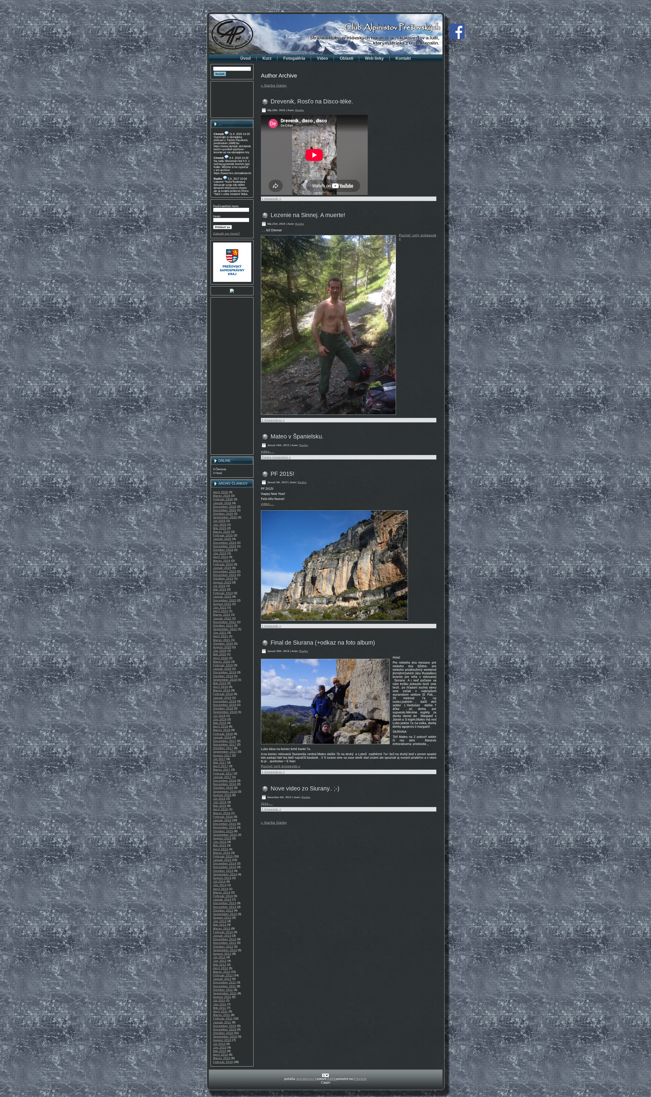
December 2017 (224, 740)
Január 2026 (222, 503)
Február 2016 (223, 816)
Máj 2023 (219, 589)
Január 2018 (222, 737)
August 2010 (222, 1040)
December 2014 (224, 863)
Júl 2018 (219, 715)
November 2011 (224, 986)
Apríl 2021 (220, 636)
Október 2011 (223, 989)
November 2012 (224, 942)
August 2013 (222, 917)
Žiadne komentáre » (276, 457)
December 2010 (224, 1025)
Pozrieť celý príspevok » (280, 766)
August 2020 (222, 647)
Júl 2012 (219, 957)
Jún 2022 (220, 607)
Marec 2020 (221, 661)
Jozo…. (267, 803)
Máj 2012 (219, 964)
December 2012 (224, 939)
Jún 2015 (220, 841)
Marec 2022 (221, 614)
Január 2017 (222, 777)
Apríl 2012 (220, 968)
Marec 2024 (221, 560)
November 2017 (224, 744)
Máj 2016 (219, 805)
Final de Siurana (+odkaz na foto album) (323, 642)
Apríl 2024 (220, 556)
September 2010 (225, 1036)
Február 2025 (223, 535)
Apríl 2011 (220, 1011)
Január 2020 (222, 668)
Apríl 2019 (220, 686)
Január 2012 (222, 978)
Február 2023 (223, 593)
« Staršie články (274, 85)
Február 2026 (223, 499)
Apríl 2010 (220, 1054)
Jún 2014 (220, 885)
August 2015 (222, 838)
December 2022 (224, 600)
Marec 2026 (221, 495)
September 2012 (225, 950)
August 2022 (222, 603)
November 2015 (224, 827)
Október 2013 (223, 910)
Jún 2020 (220, 650)
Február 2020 (223, 665)
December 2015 (224, 823)
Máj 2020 (219, 654)
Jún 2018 (220, 719)
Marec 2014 (221, 892)
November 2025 (224, 510)
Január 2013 (222, 935)
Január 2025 (222, 538)
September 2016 (225, 791)
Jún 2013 (220, 921)
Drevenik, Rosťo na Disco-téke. (312, 101)
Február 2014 (223, 895)
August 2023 (222, 582)
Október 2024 (223, 549)
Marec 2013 (221, 928)
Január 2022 (222, 618)
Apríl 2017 (220, 766)
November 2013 (224, 906)
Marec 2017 (221, 769)
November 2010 (224, 1029)
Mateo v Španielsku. (297, 436)
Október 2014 (223, 870)
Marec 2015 (221, 852)
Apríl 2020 (220, 658)
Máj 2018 (219, 722)
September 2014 (225, 874)
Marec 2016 (221, 813)
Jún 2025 (220, 524)
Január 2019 (222, 697)
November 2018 (224, 704)
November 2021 (224, 621)
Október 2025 (223, 513)
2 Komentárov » (273, 420)
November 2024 (224, 546)
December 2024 (224, 542)
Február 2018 (223, 733)
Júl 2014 (219, 881)
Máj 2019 (219, 683)
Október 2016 (223, 787)
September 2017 (225, 751)
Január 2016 (222, 820)
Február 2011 (223, 1018)
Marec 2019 (221, 690)
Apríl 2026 (220, 492)
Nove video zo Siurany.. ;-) (305, 788)
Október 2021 (223, 625)
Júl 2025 (219, 520)
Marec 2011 (221, 1014)
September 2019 (225, 679)
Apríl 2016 (220, 809)
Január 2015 (222, 859)
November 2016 (224, 784)
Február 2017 (223, 773)
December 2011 (224, 982)
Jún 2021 (220, 632)
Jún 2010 (220, 1047)
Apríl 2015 (220, 849)
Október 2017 (223, 748)
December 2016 (224, 780)
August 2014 (222, 877)
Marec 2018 (221, 730)
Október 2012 (223, 946)
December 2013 (224, 903)
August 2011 (222, 996)
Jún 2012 (220, 960)
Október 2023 (223, 578)
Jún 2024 (220, 553)
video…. (267, 451)
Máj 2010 (219, 1051)
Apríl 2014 (220, 888)
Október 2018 (223, 708)
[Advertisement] (232, 99)
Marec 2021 (221, 640)
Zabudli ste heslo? (226, 233)
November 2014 (224, 867)
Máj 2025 (219, 528)
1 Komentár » (271, 198)
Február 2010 (223, 1061)
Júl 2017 (219, 758)
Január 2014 (222, 899)
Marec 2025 (221, 531)
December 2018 (224, 701)
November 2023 (224, 574)
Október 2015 (223, 831)
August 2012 (222, 953)
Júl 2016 (219, 798)
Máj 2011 (219, 1007)
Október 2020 (223, 643)
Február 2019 (223, 693)
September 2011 (225, 993)
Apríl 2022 (220, 611)
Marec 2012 (221, 971)
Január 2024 (222, 567)
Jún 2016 (220, 802)
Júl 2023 (219, 585)
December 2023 (224, 571)
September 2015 (225, 834)
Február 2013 (223, 932)
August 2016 (222, 795)
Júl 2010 (219, 1043)
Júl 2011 (219, 1000)
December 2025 (224, 506)
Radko (299, 110)
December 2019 (224, 672)
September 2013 (225, 914)
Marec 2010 (221, 1058)
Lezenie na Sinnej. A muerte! (308, 215)
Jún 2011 (219, 1004)
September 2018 (225, 711)
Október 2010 (223, 1032)
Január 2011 (222, 1022)
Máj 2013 (219, 924)
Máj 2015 (219, 845)
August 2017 (222, 755)
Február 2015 (223, 856)
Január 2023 (222, 596)
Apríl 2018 (220, 726)
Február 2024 (223, 564)
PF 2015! (282, 473)
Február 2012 (223, 975)
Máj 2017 (219, 762)
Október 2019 (223, 676)
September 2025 (225, 517)
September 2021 (225, 629)
